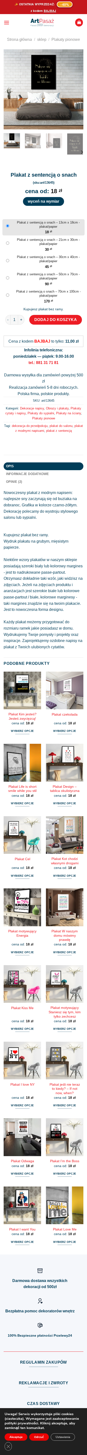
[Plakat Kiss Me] (22, 984)
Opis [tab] (10, 466)
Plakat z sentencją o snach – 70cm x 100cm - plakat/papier (48, 293)
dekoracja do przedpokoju (30, 426)
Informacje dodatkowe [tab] (27, 474)
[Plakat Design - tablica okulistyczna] (64, 762)
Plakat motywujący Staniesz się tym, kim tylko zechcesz (65, 1012)
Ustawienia (63, 1437)
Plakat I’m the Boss (64, 1161)
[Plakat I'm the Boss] (64, 1137)
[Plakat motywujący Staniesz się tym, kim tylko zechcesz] (64, 984)
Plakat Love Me (65, 1229)
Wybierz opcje (22, 730)
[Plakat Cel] (22, 835)
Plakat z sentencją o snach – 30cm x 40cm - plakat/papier (48, 259)
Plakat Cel (22, 859)
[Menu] (6, 22)
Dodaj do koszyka (55, 320)
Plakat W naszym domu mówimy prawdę (64, 935)
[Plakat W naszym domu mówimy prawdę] (64, 907)
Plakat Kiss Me (22, 1008)
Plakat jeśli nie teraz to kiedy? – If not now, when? (65, 1089)
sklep (41, 39)
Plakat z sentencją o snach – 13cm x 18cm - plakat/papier (48, 224)
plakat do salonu (61, 426)
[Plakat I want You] (22, 1205)
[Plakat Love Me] (64, 1205)
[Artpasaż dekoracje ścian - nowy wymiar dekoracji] (42, 22)
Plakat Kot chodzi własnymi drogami (65, 861)
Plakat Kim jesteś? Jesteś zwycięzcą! (22, 716)
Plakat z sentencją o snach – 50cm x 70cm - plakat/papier (48, 276)
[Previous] (11, 89)
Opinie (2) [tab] (14, 482)
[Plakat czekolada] (64, 690)
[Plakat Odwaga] (22, 1137)
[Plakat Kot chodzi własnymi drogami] (64, 835)
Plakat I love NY (22, 1084)
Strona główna (19, 39)
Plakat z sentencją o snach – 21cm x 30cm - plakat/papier (48, 242)
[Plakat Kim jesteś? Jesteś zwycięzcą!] (22, 690)
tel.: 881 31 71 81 (43, 363)
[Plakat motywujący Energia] (22, 907)
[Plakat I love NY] (22, 1060)
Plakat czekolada (65, 714)
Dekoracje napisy (32, 408)
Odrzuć (39, 1437)
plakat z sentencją (59, 431)
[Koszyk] (79, 22)
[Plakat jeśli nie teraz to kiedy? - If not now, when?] (64, 1060)
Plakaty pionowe (65, 39)
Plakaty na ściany (68, 413)
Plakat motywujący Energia (22, 933)
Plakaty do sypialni (41, 413)
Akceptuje (15, 1437)
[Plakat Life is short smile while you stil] (22, 762)
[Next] (75, 89)
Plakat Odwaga (22, 1161)
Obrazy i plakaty (57, 408)
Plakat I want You (22, 1229)
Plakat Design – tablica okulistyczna (65, 789)
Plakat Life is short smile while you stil (22, 789)
